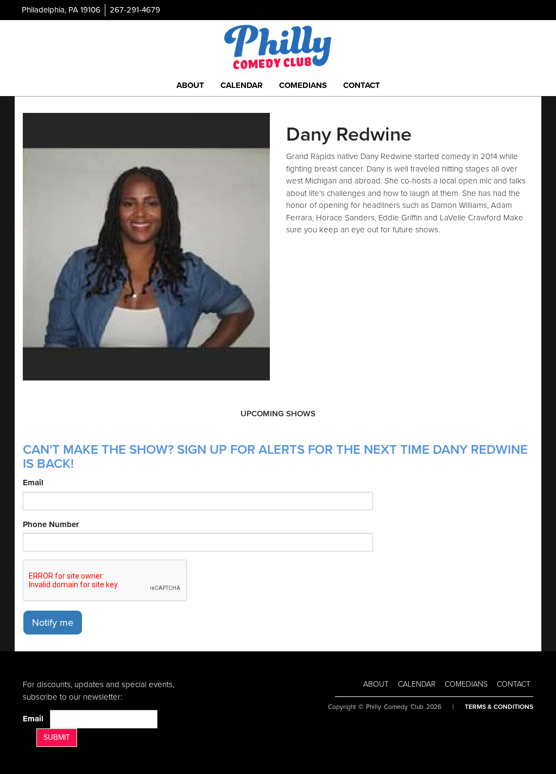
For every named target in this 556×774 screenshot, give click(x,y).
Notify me (52, 623)
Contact (361, 85)
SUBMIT (56, 737)
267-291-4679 (135, 10)
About (190, 85)
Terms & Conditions (499, 706)
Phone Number (51, 524)
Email (33, 482)
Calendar (241, 85)
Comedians (303, 85)
